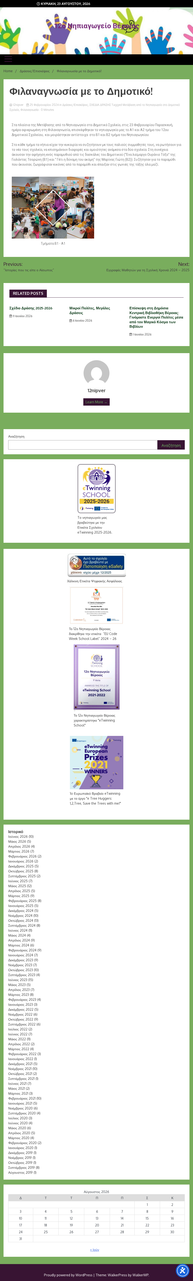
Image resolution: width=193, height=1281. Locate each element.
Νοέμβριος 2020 (20, 1108)
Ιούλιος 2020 (18, 1118)
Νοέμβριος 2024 (20, 916)
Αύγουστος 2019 (20, 1172)
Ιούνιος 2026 (18, 836)
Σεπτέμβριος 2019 (21, 1167)
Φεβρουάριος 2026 (22, 856)
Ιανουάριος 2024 (20, 955)
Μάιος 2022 (17, 1039)
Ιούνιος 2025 (18, 881)
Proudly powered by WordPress (68, 1275)
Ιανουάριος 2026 (20, 861)
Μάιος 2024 (17, 935)
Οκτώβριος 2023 (20, 970)
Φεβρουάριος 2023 (22, 1000)
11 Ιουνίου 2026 (22, 316)
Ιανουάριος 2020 (20, 1148)
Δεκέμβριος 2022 (20, 1009)
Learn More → (96, 402)
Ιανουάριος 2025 (20, 906)
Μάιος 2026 (17, 841)
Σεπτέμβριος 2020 (22, 1113)
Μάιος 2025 (17, 886)
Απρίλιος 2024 (19, 940)
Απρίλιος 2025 (19, 891)
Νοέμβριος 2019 (20, 1158)
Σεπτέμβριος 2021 (21, 1079)
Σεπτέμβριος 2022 (22, 1024)
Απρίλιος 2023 (19, 990)
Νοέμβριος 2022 (20, 1014)
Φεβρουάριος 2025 (22, 901)
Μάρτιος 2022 (18, 1049)
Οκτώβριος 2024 (20, 920)
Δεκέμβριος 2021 (20, 1064)
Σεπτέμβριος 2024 (22, 925)
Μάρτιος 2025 (18, 896)
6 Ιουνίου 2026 (82, 320)
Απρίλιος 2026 (19, 846)
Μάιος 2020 (17, 1128)
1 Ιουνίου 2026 (141, 334)
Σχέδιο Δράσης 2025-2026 (30, 308)
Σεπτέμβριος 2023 (21, 975)
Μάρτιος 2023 (18, 995)
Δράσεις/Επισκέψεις (75, 105)
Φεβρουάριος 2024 (22, 950)
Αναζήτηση (16, 436)
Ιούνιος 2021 (17, 1083)
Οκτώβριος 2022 (20, 1019)
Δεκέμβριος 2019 (20, 1153)
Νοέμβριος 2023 (20, 965)
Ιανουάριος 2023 (20, 1004)
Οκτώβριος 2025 (20, 871)
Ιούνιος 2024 (18, 930)
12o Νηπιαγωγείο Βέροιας (96, 26)
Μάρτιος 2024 (18, 945)
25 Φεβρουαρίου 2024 (44, 105)
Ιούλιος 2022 (18, 1029)
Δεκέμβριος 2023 (20, 960)
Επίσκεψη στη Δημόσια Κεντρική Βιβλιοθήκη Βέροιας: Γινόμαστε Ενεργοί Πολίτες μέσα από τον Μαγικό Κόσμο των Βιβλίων (156, 317)
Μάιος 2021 (16, 1088)
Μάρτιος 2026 (18, 851)
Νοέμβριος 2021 (20, 1069)
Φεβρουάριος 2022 (22, 1054)
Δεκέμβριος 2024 (20, 911)
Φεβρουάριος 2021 (22, 1098)
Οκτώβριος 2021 (20, 1074)
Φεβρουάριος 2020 (22, 1143)
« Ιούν (94, 1250)
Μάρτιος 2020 (18, 1138)
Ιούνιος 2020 (18, 1123)
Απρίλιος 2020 (19, 1133)
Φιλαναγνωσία (29, 110)
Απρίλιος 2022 (19, 1044)
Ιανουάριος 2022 (20, 1059)
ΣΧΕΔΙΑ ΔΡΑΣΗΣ (100, 105)
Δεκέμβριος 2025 (21, 866)
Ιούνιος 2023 (17, 980)
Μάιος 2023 (17, 985)
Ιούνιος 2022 (18, 1034)
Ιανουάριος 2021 (20, 1103)
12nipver (18, 105)
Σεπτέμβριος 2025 (22, 876)
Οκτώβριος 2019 (20, 1163)
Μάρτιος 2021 (18, 1093)
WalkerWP (140, 1275)
